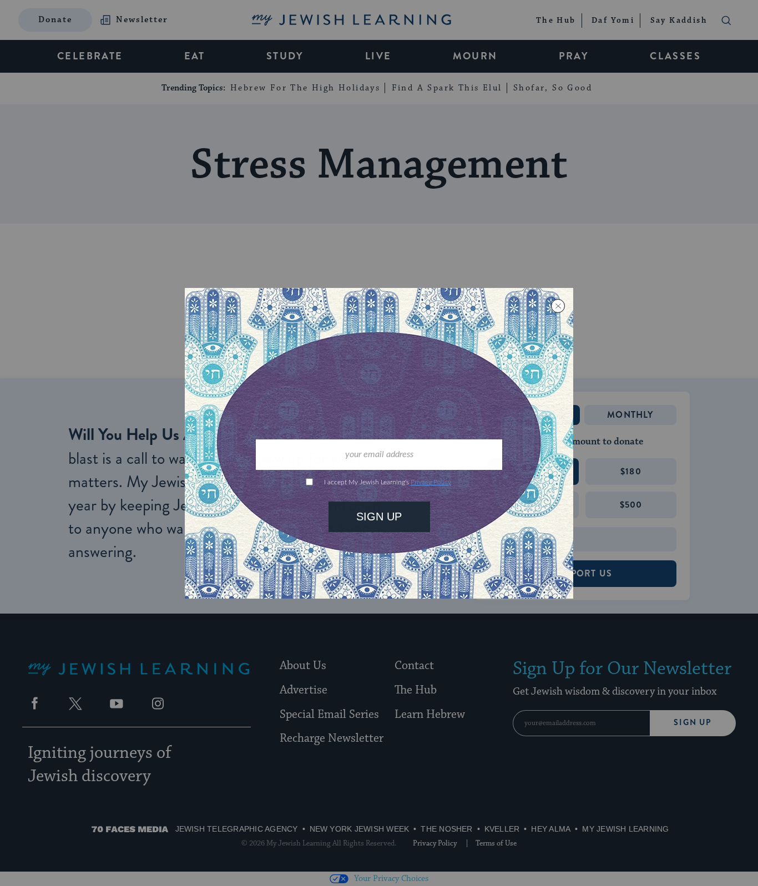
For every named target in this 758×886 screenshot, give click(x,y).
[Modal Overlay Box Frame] (379, 443)
